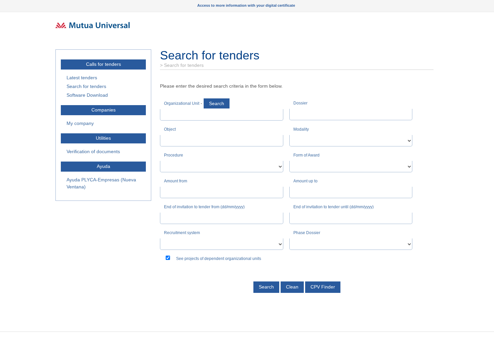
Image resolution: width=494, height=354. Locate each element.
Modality (301, 129)
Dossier (300, 103)
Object (170, 129)
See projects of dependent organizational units (218, 258)
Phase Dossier (306, 232)
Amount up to (305, 181)
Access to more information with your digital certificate (246, 5)
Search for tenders (86, 86)
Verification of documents (93, 151)
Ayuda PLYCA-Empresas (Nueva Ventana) (101, 183)
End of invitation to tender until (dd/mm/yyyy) (333, 207)
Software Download (87, 95)
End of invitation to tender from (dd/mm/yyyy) (204, 207)
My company (80, 123)
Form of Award (306, 155)
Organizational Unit (181, 103)
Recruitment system (182, 232)
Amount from (175, 181)
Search (216, 103)
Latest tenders (82, 77)
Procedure (173, 155)
